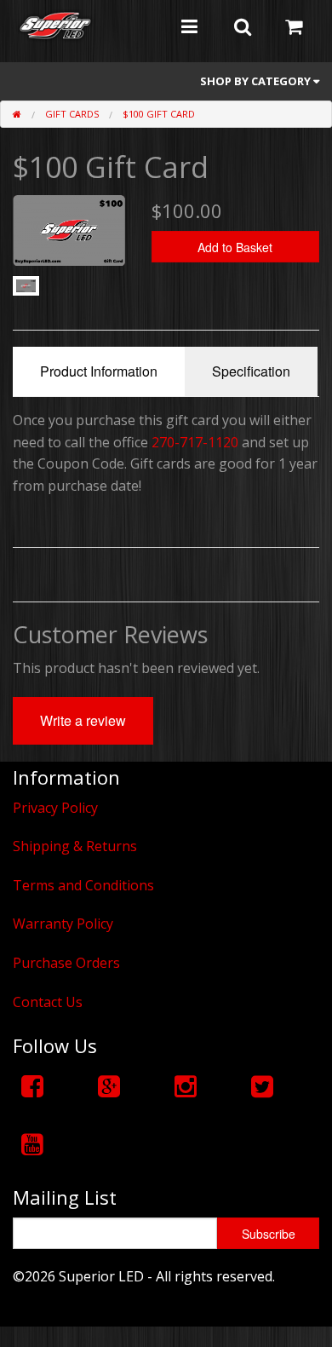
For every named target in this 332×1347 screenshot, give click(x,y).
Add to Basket (234, 247)
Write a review (83, 720)
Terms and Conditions (83, 885)
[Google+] (109, 1085)
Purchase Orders (66, 962)
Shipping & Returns (75, 846)
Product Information (98, 371)
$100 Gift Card (159, 113)
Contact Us (48, 1002)
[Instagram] (186, 1085)
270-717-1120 (195, 442)
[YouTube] (32, 1143)
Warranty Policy (63, 923)
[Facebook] (32, 1085)
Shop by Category (256, 81)
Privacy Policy (55, 807)
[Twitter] (262, 1085)
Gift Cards (72, 113)
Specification (251, 371)
